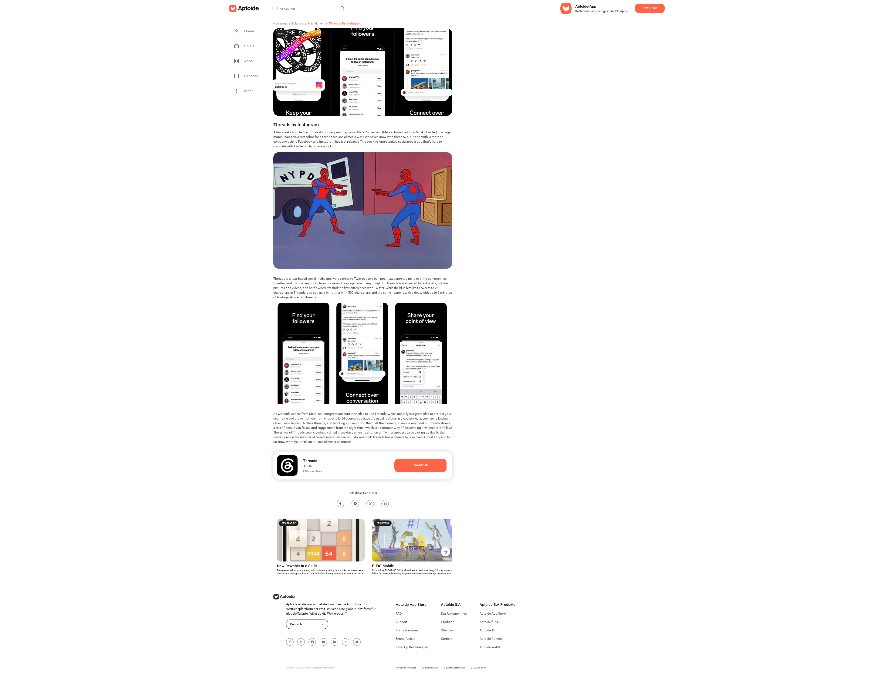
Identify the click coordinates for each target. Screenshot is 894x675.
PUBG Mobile (383, 566)
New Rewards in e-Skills (297, 566)
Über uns (447, 630)
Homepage (280, 23)
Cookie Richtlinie (430, 667)
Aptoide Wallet (490, 647)
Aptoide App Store (493, 613)
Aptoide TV (487, 630)
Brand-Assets (405, 639)
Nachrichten (316, 23)
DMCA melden (478, 667)
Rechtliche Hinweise (406, 667)
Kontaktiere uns (407, 630)
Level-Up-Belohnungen (412, 647)
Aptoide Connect (492, 639)
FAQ (399, 613)
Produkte (447, 622)
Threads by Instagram (345, 23)
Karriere (446, 639)
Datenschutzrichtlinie (454, 667)
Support (401, 622)
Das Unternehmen (454, 613)
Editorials (298, 23)
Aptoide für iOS (490, 622)
